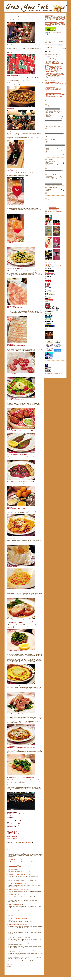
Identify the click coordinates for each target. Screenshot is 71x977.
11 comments (10, 840)
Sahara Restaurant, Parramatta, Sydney (54, 88)
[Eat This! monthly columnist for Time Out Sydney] (57, 224)
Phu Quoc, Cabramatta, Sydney (52, 85)
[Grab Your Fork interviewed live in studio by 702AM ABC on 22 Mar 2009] (48, 297)
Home (17, 16)
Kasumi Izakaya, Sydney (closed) (26, 16)
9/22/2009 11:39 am (13, 883)
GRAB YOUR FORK (49, 15)
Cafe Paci (57, 57)
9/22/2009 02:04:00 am (26, 842)
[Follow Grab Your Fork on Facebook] (47, 36)
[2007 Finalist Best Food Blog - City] (58, 342)
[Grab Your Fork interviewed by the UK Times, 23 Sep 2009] (48, 293)
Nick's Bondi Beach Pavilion (14, 833)
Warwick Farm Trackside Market (54, 210)
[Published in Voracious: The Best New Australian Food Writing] (49, 247)
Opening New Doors (55, 63)
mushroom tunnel (57, 70)
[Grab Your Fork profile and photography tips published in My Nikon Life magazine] (49, 271)
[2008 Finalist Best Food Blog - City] (49, 342)
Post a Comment (11, 964)
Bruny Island (56, 67)
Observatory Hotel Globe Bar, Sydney (53, 93)
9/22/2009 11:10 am (13, 866)
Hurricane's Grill (12, 832)
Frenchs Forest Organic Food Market (56, 211)
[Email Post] (32, 842)
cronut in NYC (59, 75)
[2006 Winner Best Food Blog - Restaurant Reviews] (49, 347)
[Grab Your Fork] (35, 12)
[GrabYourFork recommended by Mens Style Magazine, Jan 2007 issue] (49, 312)
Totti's (58, 62)
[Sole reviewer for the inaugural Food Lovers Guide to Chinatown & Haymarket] (48, 259)
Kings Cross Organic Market (54, 208)
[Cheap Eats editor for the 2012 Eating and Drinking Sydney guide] (49, 235)
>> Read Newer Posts (23, 971)
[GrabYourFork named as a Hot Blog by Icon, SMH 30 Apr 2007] (51, 310)
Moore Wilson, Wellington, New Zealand (54, 96)
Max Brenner (14, 836)
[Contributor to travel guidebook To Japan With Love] (56, 259)
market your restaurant (57, 77)
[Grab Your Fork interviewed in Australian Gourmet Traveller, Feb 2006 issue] (48, 320)
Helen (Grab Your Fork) (22, 924)
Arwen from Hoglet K (22, 889)
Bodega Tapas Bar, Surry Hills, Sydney (54, 89)
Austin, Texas (55, 76)
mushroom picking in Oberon (56, 68)
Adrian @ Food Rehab (23, 910)
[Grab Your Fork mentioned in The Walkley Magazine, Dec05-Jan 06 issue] (49, 322)
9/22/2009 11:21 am (13, 874)
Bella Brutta (55, 61)
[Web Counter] (47, 363)
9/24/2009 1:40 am (13, 924)
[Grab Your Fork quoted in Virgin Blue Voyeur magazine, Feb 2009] (49, 300)
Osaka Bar (56, 59)
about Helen (61, 24)
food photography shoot (59, 74)
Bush (61, 56)
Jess (20, 866)
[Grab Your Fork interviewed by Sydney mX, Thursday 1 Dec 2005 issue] (48, 324)
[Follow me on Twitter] (46, 32)
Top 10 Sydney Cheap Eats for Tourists (53, 66)
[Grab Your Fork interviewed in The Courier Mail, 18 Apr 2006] (48, 317)
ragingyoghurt (21, 883)
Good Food (59, 18)
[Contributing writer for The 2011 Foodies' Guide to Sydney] (57, 247)
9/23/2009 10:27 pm (13, 910)
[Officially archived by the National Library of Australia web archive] (49, 326)
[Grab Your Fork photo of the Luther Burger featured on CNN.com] (48, 282)
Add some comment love (20, 840)
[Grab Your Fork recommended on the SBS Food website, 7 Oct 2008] (47, 307)
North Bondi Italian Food (12, 812)
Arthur (58, 58)
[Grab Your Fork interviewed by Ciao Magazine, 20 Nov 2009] (47, 286)
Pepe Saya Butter (49, 71)
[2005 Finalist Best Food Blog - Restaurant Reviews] (58, 347)
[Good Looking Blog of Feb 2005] (57, 351)
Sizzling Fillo (55, 69)
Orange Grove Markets (53, 209)
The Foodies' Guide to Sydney (51, 22)
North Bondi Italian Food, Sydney (16, 20)
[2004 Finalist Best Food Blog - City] (49, 351)
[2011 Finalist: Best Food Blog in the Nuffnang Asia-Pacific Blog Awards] (49, 338)
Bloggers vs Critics (49, 73)
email (49, 25)
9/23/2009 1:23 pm (13, 904)
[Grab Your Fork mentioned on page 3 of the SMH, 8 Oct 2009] (50, 292)
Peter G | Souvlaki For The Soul (25, 874)
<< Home (9, 966)
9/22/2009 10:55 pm (13, 894)
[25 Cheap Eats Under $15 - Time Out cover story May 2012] (49, 224)
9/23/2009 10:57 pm (13, 918)
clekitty (19, 904)
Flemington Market (52, 207)
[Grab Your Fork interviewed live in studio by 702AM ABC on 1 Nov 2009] (48, 290)
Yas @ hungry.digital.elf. (23, 918)
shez (19, 859)
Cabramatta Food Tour (50, 87)
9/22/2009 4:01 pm (13, 889)
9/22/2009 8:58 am (13, 859)
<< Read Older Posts (10, 971)
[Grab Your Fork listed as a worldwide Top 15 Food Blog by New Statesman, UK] (49, 273)
